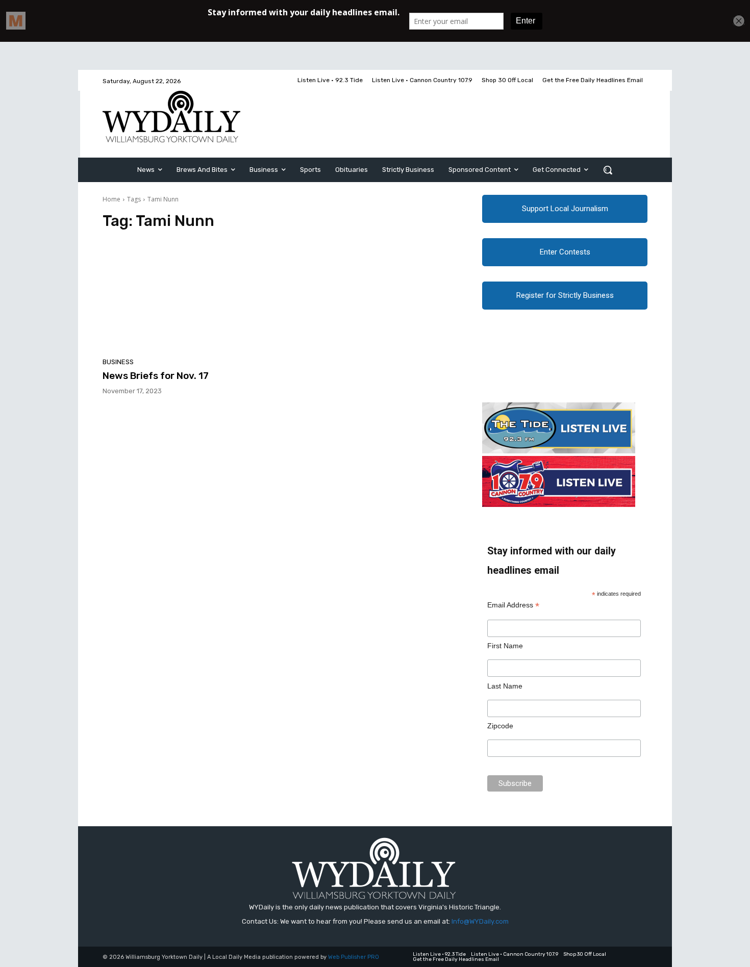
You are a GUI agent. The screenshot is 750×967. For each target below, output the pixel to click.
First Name (505, 646)
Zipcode (500, 726)
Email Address (513, 605)
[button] (607, 170)
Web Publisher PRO (353, 957)
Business (118, 362)
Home (111, 199)
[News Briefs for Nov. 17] (188, 296)
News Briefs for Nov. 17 (156, 375)
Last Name (504, 686)
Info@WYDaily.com (480, 921)
